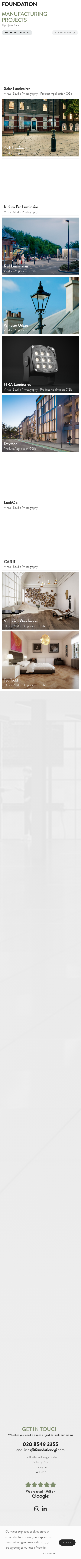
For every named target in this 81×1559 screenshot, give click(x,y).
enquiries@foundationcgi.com (40, 1450)
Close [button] (67, 1542)
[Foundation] (20, 4)
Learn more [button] (49, 1553)
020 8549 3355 (40, 1444)
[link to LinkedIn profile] (44, 1510)
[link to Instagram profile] (36, 1510)
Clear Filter (63, 32)
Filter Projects (15, 32)
